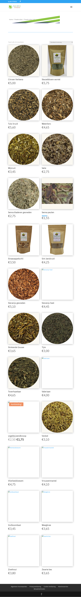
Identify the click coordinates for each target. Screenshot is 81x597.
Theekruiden (18, 19)
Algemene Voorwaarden (19, 586)
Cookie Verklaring (50, 586)
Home (11, 19)
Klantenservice (63, 586)
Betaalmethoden (39, 589)
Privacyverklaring (35, 586)
